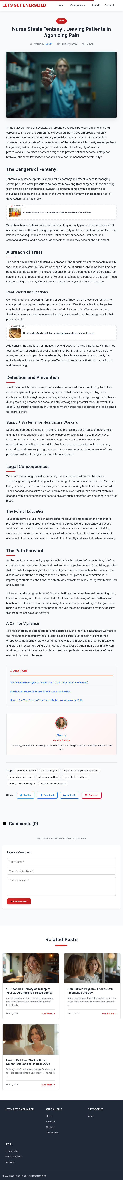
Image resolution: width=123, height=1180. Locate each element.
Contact (50, 1127)
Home (49, 1116)
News (61, 20)
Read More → (48, 1013)
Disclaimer (10, 1162)
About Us (51, 1121)
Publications (52, 1132)
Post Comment (20, 901)
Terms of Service (13, 1156)
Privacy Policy (12, 1151)
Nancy (48, 44)
